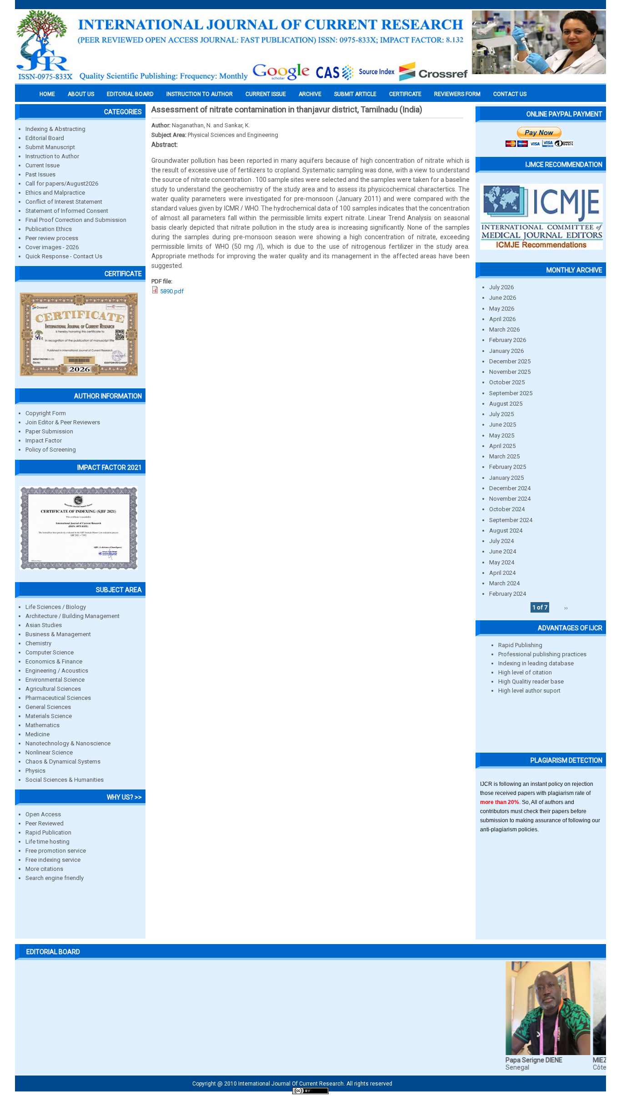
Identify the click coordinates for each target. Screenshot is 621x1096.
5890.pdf (172, 291)
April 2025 (502, 445)
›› (566, 607)
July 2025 (501, 414)
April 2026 (502, 319)
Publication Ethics (48, 229)
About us (81, 94)
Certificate (405, 94)
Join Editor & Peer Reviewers (62, 422)
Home (47, 94)
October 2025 (507, 382)
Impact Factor (43, 440)
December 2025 (510, 361)
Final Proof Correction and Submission (75, 219)
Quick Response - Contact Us (63, 256)
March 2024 (504, 583)
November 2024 (510, 498)
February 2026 (507, 340)
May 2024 (501, 562)
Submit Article (355, 94)
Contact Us (509, 94)
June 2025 (502, 424)
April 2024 (502, 572)
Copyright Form (45, 413)
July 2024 (501, 541)
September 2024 (510, 520)
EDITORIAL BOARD (130, 94)
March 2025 (504, 456)
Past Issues (40, 174)
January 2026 (506, 350)
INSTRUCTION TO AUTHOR (199, 94)
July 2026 (501, 287)
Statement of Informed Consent (66, 210)
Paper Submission (49, 431)
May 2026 (501, 308)
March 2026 (504, 329)
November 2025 (510, 371)
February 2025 (507, 466)
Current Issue (265, 94)
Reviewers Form (457, 94)
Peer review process (51, 238)
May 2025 (501, 435)
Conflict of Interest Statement (63, 201)
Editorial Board (44, 138)
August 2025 (505, 403)
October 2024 (507, 509)
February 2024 (507, 593)
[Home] (242, 80)
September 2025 (510, 393)
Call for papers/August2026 (61, 183)
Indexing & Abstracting (55, 129)
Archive (310, 94)
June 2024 (502, 551)
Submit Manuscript (50, 147)
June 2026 (502, 297)
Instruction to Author (52, 156)
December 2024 (510, 488)
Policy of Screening (50, 449)
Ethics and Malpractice (55, 192)
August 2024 (505, 530)
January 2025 (506, 477)
